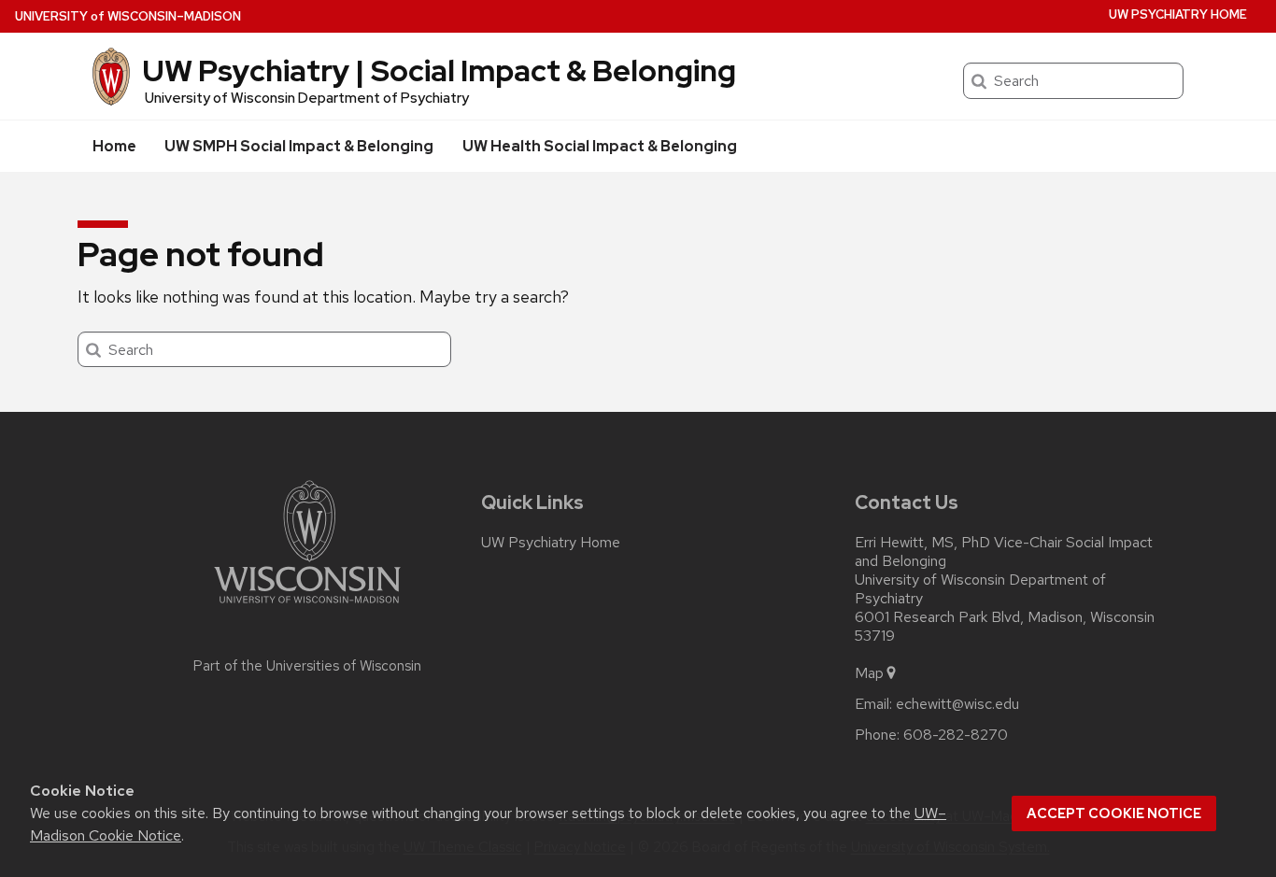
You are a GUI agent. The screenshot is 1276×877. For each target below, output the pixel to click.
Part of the (307, 666)
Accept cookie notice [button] (1114, 813)
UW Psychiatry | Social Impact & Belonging (439, 70)
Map (869, 673)
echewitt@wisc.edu (957, 704)
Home (114, 146)
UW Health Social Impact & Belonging (599, 146)
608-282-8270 (955, 735)
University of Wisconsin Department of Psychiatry (307, 98)
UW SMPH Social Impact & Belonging (298, 146)
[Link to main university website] (307, 606)
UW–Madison (128, 16)
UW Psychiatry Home (1178, 14)
